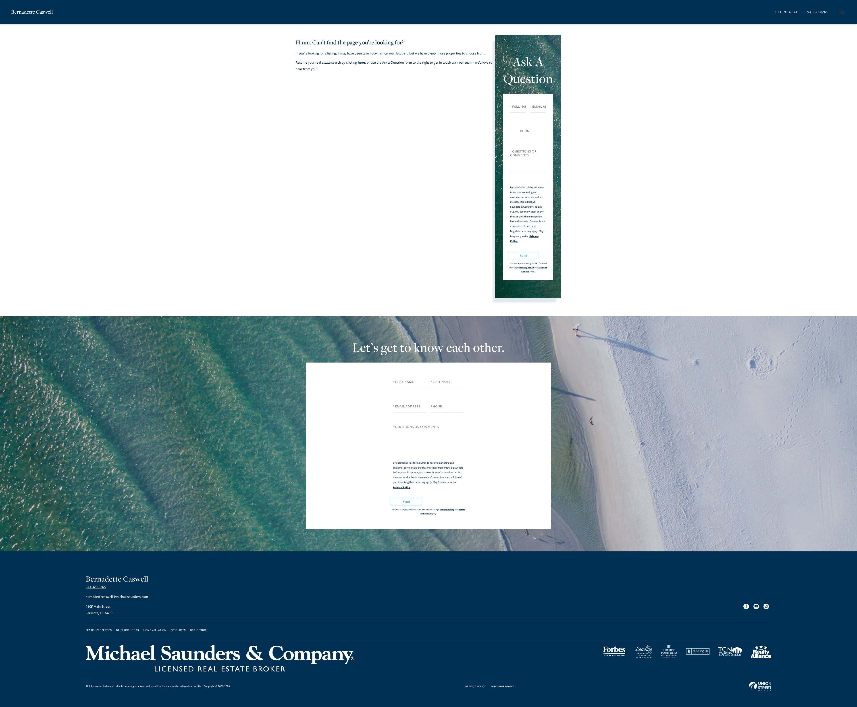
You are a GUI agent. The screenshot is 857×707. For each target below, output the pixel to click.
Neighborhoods (127, 630)
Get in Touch (786, 12)
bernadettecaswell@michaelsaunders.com (117, 597)
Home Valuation (155, 630)
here (361, 62)
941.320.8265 (817, 12)
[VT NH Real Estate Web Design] (760, 687)
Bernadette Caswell (32, 11)
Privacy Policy (526, 267)
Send (523, 255)
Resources (178, 630)
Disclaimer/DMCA (502, 686)
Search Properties (99, 630)
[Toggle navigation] (841, 12)
